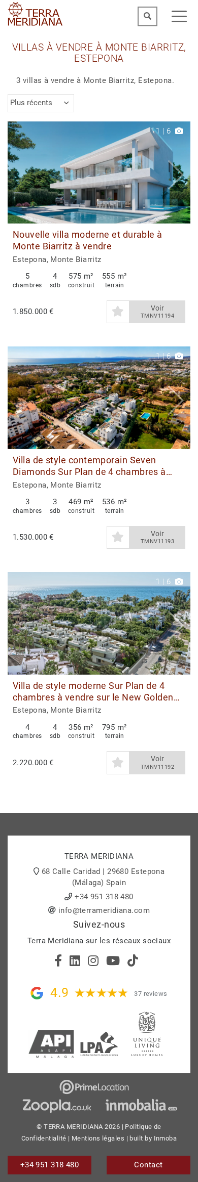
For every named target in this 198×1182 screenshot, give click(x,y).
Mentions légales (98, 1138)
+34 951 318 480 (104, 896)
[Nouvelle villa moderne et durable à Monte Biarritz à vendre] (99, 172)
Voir (157, 312)
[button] (179, 172)
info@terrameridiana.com (104, 910)
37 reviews (151, 993)
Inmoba (165, 1138)
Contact (148, 1164)
